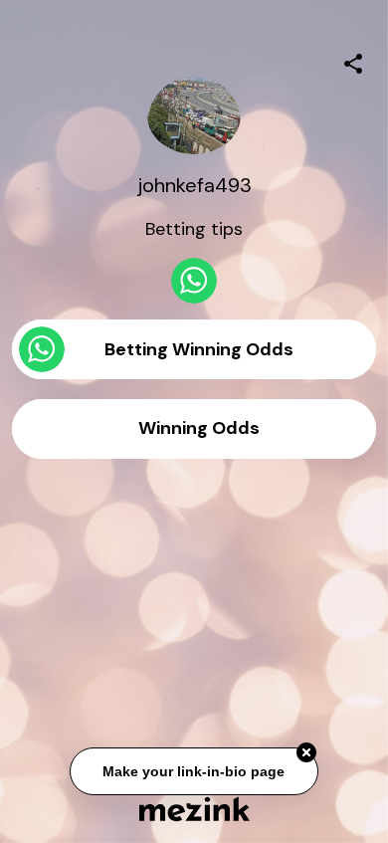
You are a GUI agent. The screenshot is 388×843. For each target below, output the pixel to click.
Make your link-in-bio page (194, 772)
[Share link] (353, 61)
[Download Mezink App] (194, 808)
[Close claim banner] (306, 753)
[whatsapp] (194, 281)
